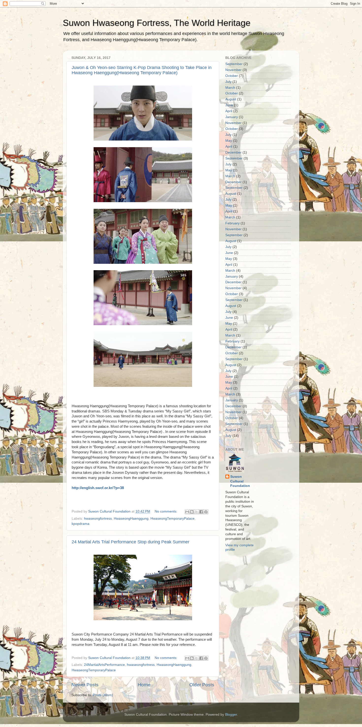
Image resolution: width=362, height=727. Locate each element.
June (229, 105)
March (230, 87)
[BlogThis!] (191, 511)
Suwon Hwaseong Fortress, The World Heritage (156, 23)
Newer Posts (85, 684)
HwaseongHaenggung (131, 518)
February (232, 223)
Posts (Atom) (103, 695)
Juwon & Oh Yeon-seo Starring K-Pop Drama (142, 70)
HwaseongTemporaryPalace (172, 518)
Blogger (231, 714)
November (233, 70)
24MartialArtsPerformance (104, 665)
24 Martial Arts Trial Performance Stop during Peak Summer (130, 541)
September (234, 64)
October (231, 76)
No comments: (166, 511)
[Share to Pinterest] (205, 511)
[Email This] (187, 511)
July (228, 82)
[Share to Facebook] (201, 511)
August (230, 99)
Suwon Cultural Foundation (240, 481)
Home (144, 684)
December (233, 152)
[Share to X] (196, 511)
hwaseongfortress (98, 518)
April (228, 111)
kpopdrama (80, 524)
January (231, 117)
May (228, 140)
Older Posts (201, 684)
